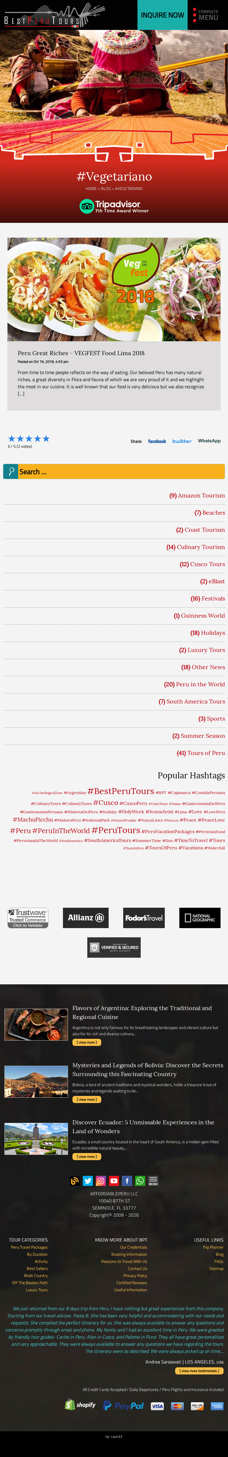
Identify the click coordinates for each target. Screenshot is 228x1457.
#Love (195, 811)
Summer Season (203, 735)
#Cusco (105, 802)
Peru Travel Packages (29, 1247)
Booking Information (129, 1254)
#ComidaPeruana (208, 792)
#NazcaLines (150, 820)
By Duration (37, 1254)
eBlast (217, 581)
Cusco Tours (207, 564)
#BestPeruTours (120, 790)
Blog (106, 188)
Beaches (213, 512)
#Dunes (175, 804)
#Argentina (75, 792)
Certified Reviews (131, 1282)
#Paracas (171, 820)
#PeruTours (115, 830)
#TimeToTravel (191, 840)
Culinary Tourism (201, 546)
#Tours (217, 840)
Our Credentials (133, 1247)
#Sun (167, 840)
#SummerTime (146, 840)
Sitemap (216, 1268)
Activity (41, 1261)
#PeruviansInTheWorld (36, 840)
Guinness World (203, 615)
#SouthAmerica (71, 841)
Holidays (213, 632)
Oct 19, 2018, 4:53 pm (51, 361)
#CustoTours (158, 804)
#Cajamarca (179, 792)
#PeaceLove (211, 820)
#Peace (188, 820)
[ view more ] (87, 1042)
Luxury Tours (206, 649)
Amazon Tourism (201, 495)
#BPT (161, 792)
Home (91, 188)
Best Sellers (37, 1268)
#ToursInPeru (133, 848)
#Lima (181, 811)
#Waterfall (214, 848)
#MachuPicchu (33, 819)
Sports (216, 718)
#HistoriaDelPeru (81, 811)
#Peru (20, 830)
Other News (208, 667)
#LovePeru (214, 811)
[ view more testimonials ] (199, 1371)
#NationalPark (96, 820)
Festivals (213, 598)
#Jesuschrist (159, 811)
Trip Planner (213, 1247)
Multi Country (36, 1275)
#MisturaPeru (67, 820)
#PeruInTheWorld (61, 830)
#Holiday (108, 811)
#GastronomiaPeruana (41, 811)
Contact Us (137, 1268)
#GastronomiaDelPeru (203, 803)
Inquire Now (162, 14)
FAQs (219, 1261)
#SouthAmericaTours (107, 840)
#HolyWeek (131, 811)
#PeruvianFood (210, 831)
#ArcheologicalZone (47, 793)
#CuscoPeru (133, 803)
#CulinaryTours (46, 803)
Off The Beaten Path (30, 1282)
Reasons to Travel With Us (124, 1261)
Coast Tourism (205, 529)
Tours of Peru (206, 752)
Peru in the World (200, 684)
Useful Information (130, 1290)
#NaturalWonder (124, 820)
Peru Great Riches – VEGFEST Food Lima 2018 (81, 353)
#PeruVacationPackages (167, 831)
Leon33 (116, 1436)
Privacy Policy (135, 1275)
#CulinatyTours (77, 803)
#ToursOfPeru (161, 848)
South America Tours (196, 701)
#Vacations (190, 848)
